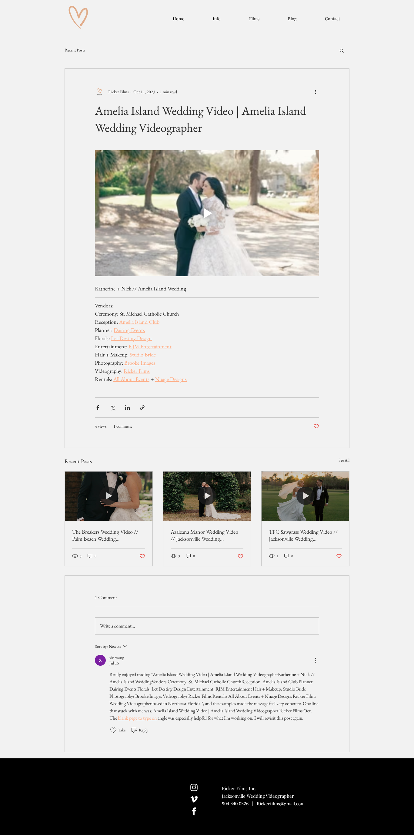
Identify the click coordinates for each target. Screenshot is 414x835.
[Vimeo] (194, 799)
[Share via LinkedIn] (127, 407)
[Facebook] (194, 811)
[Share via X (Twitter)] (112, 407)
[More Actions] (315, 660)
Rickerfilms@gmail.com (281, 803)
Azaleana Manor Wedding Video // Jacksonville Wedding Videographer (204, 535)
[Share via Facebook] (98, 407)
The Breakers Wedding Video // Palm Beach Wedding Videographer (105, 535)
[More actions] (315, 91)
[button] (342, 50)
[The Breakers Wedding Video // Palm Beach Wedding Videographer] (108, 496)
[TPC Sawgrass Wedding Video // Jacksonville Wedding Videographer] (305, 496)
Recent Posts (75, 50)
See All (344, 460)
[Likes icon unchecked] (113, 730)
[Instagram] (194, 787)
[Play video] (207, 213)
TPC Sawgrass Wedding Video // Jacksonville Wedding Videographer (303, 535)
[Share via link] (142, 407)
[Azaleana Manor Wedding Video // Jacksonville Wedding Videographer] (207, 496)
